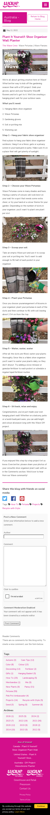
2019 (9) (24, 725)
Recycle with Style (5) (33, 700)
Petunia (25, 504)
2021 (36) (36, 720)
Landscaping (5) (30, 678)
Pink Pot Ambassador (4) (17, 695)
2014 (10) (10, 729)
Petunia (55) (11, 691)
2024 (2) (35, 716)
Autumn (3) (11, 660)
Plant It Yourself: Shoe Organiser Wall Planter (24, 39)
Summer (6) (37, 704)
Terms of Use (25, 800)
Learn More (20, 812)
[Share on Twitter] (4, 499)
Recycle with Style (11, 508)
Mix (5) (28, 682)
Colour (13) (24, 664)
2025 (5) (22, 716)
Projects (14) (12, 700)
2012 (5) (36, 729)
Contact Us (25, 788)
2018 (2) (36, 725)
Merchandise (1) (13, 682)
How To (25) (12, 678)
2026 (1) (10, 716)
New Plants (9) (13, 686)
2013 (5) (24, 729)
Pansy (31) (29, 686)
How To (15, 504)
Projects (36, 504)
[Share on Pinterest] (22, 499)
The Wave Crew (10, 45)
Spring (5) (23, 704)
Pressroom (25, 784)
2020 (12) (10, 725)
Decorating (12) (13, 669)
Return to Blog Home (38, 17)
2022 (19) (23, 720)
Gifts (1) (9, 673)
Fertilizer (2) (30, 669)
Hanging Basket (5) (27, 673)
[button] (45, 4)
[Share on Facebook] (13, 499)
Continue (41, 806)
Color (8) (10, 664)
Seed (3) (10, 704)
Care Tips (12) (27, 660)
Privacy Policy (25, 795)
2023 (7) (10, 720)
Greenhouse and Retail (25, 780)
